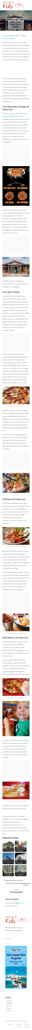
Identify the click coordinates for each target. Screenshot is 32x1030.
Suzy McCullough (8, 38)
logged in (18, 903)
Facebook (9, 1001)
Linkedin (8, 1011)
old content (18, 15)
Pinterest (9, 1008)
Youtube (8, 1006)
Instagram (9, 1003)
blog (11, 15)
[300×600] (16, 988)
